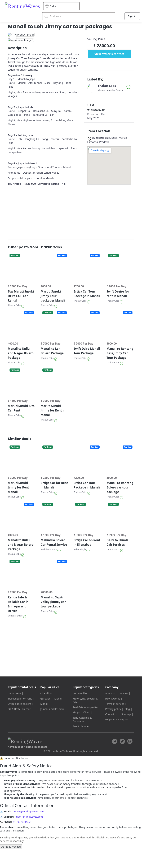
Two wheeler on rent (20, 698)
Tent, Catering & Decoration (82, 719)
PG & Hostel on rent (19, 709)
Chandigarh (47, 693)
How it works (112, 698)
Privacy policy (113, 709)
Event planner (81, 726)
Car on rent (14, 693)
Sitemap (126, 714)
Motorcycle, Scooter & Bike (85, 700)
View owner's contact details (109, 55)
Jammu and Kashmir (52, 709)
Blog (127, 709)
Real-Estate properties (86, 707)
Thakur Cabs (107, 86)
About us (110, 693)
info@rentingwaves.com (29, 816)
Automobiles (80, 693)
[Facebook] (114, 741)
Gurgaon (45, 698)
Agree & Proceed (11, 846)
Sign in (132, 16)
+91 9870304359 (22, 822)
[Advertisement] (114, 207)
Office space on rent (19, 703)
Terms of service (114, 703)
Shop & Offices (81, 712)
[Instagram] (129, 741)
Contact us (111, 714)
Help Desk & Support (117, 719)
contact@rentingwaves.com (28, 811)
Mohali (58, 698)
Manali (44, 703)
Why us (123, 693)
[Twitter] (122, 741)
